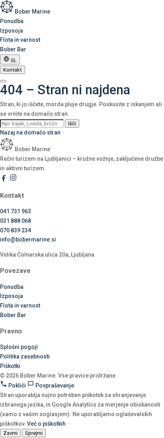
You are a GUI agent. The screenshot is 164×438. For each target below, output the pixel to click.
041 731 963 (15, 211)
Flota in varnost (20, 40)
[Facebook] (4, 179)
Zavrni (10, 433)
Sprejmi (34, 433)
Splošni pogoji (19, 347)
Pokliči (17, 385)
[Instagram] (13, 179)
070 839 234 (15, 230)
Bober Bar (13, 49)
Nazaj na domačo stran (30, 132)
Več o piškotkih (46, 423)
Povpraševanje (54, 385)
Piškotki (10, 366)
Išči (72, 124)
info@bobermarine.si (28, 239)
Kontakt (12, 70)
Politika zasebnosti (25, 356)
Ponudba (11, 21)
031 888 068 (15, 221)
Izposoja (11, 30)
